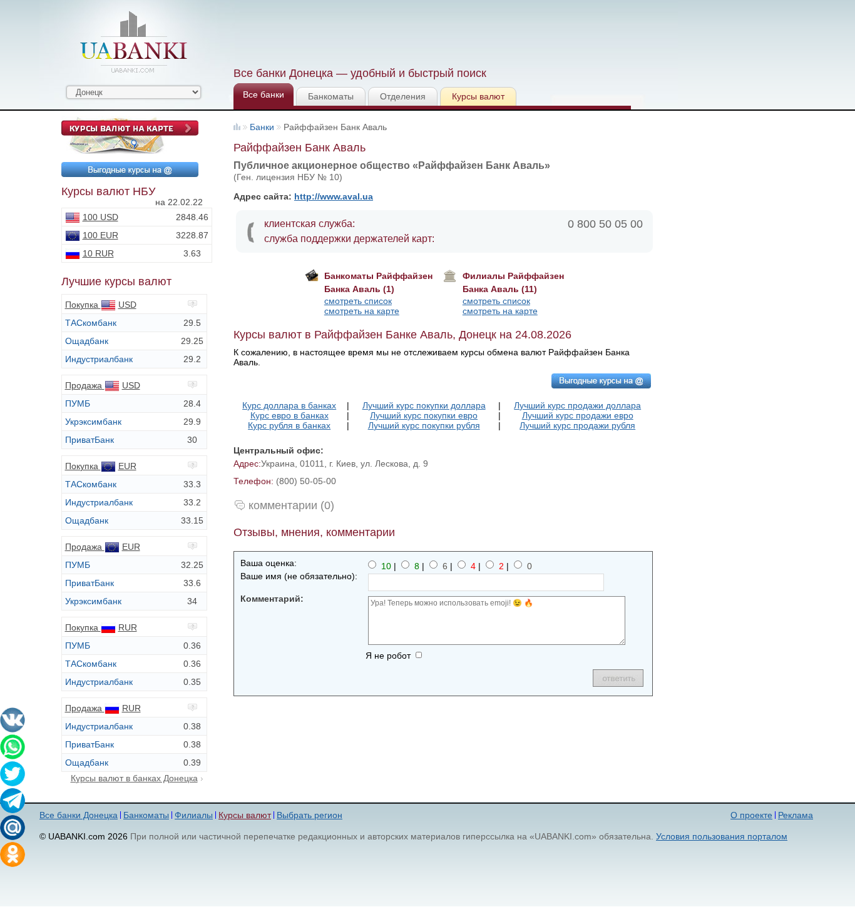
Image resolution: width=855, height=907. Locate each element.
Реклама (795, 815)
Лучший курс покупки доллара (424, 405)
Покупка (100, 305)
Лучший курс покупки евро (424, 415)
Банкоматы (331, 96)
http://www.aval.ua (333, 196)
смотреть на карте (361, 311)
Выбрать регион (309, 815)
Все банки (263, 94)
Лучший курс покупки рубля (424, 425)
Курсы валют (478, 96)
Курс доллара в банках (289, 405)
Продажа (102, 385)
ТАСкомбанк (90, 323)
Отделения (403, 96)
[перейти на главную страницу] (133, 42)
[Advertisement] (461, 31)
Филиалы (194, 815)
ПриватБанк (89, 440)
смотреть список (358, 301)
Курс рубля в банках (289, 425)
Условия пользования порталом (721, 836)
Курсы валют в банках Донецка (134, 778)
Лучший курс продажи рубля (577, 425)
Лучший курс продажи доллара (577, 405)
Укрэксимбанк (93, 422)
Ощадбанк (86, 341)
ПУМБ (77, 403)
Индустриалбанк (99, 359)
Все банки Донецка (78, 815)
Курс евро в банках (289, 415)
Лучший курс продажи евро (577, 415)
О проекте (751, 815)
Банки (262, 127)
